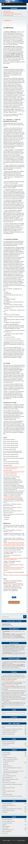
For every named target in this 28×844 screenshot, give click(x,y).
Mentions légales (6, 840)
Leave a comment (14, 602)
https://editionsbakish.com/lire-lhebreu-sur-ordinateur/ (12, 719)
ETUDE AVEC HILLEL (8, 15)
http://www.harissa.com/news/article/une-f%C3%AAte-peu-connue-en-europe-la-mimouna (14, 569)
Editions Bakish (21, 840)
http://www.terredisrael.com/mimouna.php (18, 575)
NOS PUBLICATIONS (8, 12)
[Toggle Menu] (3, 4)
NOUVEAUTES (6, 11)
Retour (14, 597)
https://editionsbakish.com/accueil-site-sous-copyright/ (11, 668)
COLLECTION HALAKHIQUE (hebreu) (12, 14)
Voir (19, 651)
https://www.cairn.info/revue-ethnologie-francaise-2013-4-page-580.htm (13, 713)
